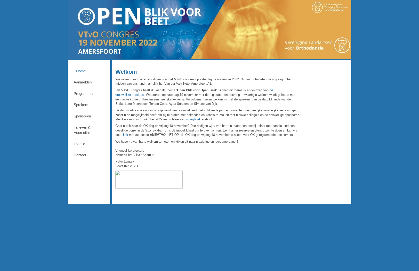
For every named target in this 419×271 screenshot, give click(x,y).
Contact (80, 155)
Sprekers (81, 105)
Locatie (79, 144)
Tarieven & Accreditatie (83, 129)
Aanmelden (83, 82)
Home (81, 71)
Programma (83, 93)
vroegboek (193, 119)
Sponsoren (82, 116)
